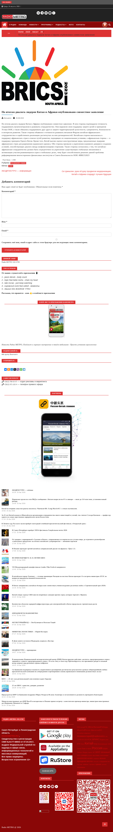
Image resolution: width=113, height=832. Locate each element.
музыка (103, 758)
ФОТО (71, 25)
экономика (81, 767)
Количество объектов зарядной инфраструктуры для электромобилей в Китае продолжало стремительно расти (54, 604)
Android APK (47, 771)
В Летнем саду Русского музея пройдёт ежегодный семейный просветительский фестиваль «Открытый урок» (44, 524)
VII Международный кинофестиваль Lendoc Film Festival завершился (38, 567)
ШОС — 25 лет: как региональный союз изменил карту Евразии (26, 679)
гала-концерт (104, 755)
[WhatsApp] (21, 369)
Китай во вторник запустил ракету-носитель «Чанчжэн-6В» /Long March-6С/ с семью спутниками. (39, 508)
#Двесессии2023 (96, 730)
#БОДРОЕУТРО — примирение (24, 650)
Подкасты (60, 25)
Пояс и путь (86, 749)
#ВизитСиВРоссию (83, 730)
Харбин (90, 752)
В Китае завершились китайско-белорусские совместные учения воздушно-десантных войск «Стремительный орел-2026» (59, 585)
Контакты (80, 25)
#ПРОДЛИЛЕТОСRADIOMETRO (25, 613)
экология (103, 764)
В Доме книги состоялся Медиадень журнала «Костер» (33, 641)
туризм (98, 764)
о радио (12, 25)
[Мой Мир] (11, 369)
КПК (78, 744)
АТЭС (89, 739)
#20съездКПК (82, 727)
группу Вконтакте (11, 354)
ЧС (94, 752)
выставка (96, 755)
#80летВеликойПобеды (98, 727)
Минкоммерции (102, 744)
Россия (97, 748)
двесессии (82, 758)
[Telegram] (24, 369)
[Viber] (18, 369)
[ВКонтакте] (5, 369)
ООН (109, 744)
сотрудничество (104, 761)
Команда (23, 25)
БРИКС (11, 166)
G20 (85, 739)
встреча (89, 755)
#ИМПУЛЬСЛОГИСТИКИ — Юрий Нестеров (30, 632)
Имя (4, 222)
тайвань (86, 764)
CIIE (106, 736)
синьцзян (96, 761)
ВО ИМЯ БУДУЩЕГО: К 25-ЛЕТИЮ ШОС (28, 558)
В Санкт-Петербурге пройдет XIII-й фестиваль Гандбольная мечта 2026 (39, 530)
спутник (79, 764)
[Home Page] (4, 25)
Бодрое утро (104, 739)
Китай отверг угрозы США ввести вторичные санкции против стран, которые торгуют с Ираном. (49, 595)
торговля (92, 764)
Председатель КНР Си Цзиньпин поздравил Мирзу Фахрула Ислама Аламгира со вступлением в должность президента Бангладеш (52, 695)
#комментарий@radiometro (91, 736)
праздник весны (85, 761)
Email (5, 231)
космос (90, 758)
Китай (89, 743)
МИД (95, 744)
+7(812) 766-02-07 (10, 382)
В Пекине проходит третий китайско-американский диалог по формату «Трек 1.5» (44, 549)
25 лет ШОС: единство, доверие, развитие (28, 685)
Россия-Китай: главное (18, 163)
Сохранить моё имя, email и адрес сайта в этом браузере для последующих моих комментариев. (45, 242)
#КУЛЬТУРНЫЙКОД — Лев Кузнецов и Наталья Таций (33, 622)
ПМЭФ (79, 749)
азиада (84, 755)
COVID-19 (80, 739)
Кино (82, 744)
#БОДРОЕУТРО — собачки (22, 490)
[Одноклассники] (8, 369)
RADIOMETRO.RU (10, 736)
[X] (14, 369)
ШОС (97, 752)
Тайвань (79, 752)
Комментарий (8, 191)
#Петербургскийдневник (84, 733)
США (105, 748)
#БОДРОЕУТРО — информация (16, 171)
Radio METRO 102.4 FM (11, 262)
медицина (96, 758)
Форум (85, 752)
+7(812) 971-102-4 (10, 384)
